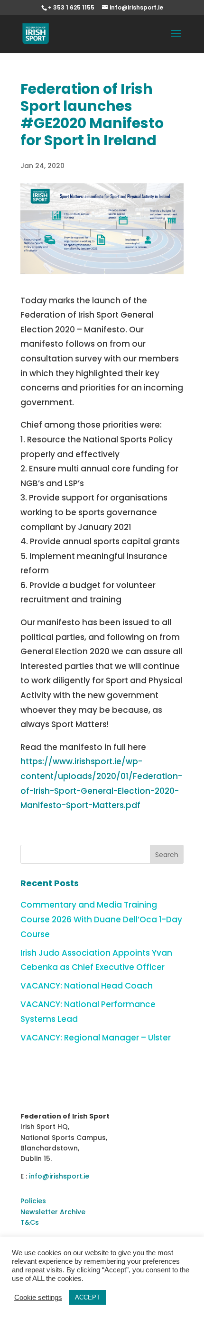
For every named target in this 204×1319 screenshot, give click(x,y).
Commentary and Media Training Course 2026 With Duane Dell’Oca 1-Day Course (101, 919)
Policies (33, 1201)
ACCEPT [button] (87, 1297)
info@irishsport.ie (59, 1176)
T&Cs (29, 1222)
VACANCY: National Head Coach (86, 985)
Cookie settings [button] (38, 1297)
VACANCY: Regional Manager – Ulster (95, 1037)
